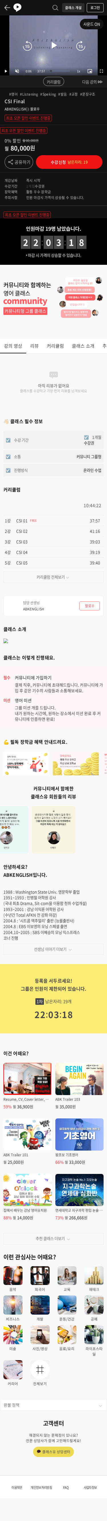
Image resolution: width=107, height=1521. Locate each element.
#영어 (13, 94)
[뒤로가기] (7, 8)
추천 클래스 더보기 (50, 1238)
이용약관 (16, 1487)
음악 (12, 1289)
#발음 (62, 94)
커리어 (13, 1383)
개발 (40, 1319)
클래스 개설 (73, 7)
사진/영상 (40, 1348)
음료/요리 (66, 1348)
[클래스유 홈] (17, 7)
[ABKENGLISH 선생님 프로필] (92, 874)
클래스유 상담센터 (56, 1451)
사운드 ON (91, 24)
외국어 (40, 1289)
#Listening (29, 94)
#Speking (48, 94)
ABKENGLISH (16, 109)
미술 (12, 1348)
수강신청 (69, 162)
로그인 (95, 7)
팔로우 (35, 109)
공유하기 (23, 162)
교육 (67, 1289)
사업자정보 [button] (90, 1487)
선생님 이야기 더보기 (50, 949)
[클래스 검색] (55, 7)
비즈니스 (13, 1319)
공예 (94, 1319)
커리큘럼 (53, 82)
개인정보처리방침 (41, 1487)
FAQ (65, 1487)
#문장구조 (87, 94)
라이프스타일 (94, 1351)
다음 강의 (89, 82)
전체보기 (40, 1383)
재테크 (94, 1289)
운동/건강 (66, 1319)
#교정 (73, 94)
